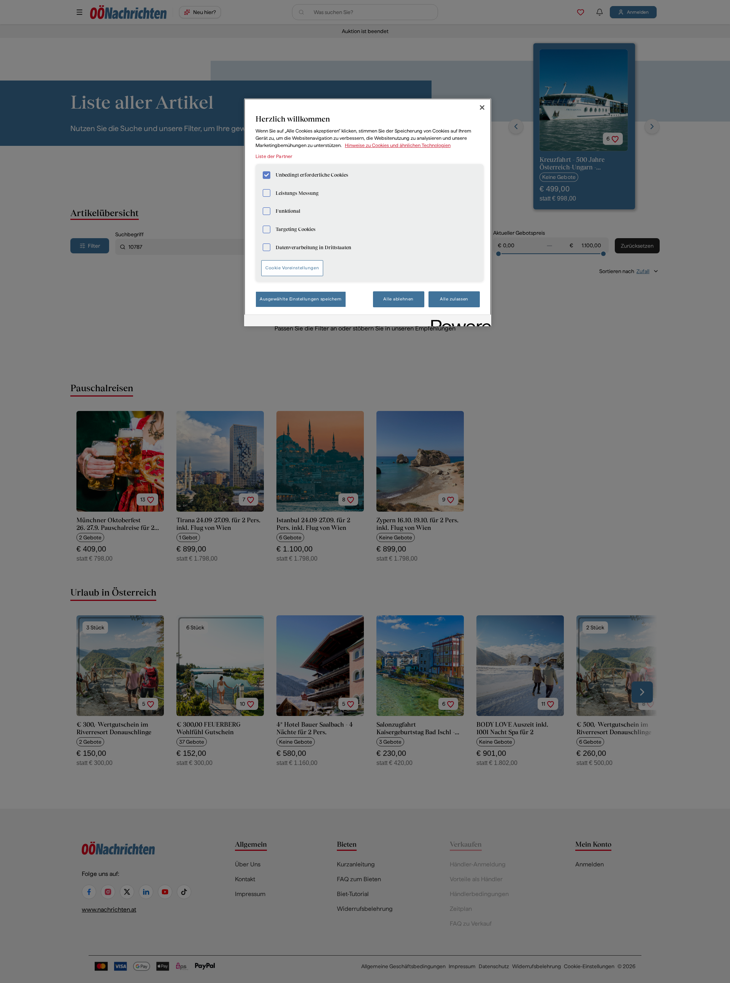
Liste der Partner (274, 156)
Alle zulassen (454, 299)
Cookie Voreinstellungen (292, 267)
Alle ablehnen (398, 299)
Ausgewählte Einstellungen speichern (301, 299)
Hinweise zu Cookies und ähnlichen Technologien (398, 145)
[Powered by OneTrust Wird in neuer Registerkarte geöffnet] (458, 321)
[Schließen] (482, 107)
